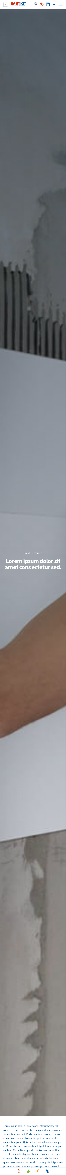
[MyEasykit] (41, 4)
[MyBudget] (48, 4)
